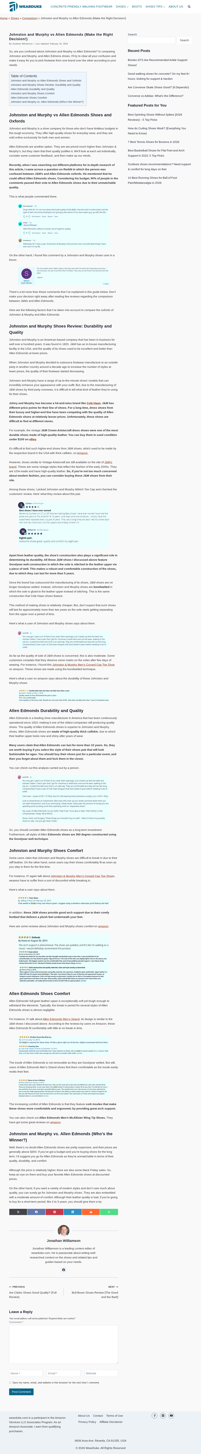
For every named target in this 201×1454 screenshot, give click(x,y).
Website (91, 1373)
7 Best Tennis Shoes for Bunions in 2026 (153, 141)
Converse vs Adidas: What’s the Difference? (155, 95)
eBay (32, 439)
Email (52, 1373)
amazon (103, 926)
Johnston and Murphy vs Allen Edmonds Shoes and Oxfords (46, 80)
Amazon (82, 453)
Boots (137, 6)
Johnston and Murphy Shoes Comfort (33, 93)
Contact (98, 1415)
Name (15, 1373)
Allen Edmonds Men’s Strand (61, 1019)
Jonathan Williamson (22, 44)
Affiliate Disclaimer (111, 1421)
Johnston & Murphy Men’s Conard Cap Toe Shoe (83, 664)
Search (132, 34)
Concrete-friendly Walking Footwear (81, 6)
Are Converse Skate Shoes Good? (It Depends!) (158, 87)
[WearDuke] (25, 6)
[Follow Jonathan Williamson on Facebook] (63, 1270)
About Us (176, 6)
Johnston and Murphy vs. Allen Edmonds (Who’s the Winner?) (47, 101)
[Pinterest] (163, 1415)
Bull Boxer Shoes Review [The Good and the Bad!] (95, 1292)
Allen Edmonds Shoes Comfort (29, 97)
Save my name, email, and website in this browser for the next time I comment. (56, 1382)
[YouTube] (171, 1415)
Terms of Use (114, 1415)
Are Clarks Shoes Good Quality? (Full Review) (33, 1292)
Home (4, 18)
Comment (16, 1322)
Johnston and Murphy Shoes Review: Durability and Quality (45, 84)
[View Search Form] (189, 6)
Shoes (15, 18)
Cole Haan (94, 403)
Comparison (30, 18)
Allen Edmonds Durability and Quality (32, 89)
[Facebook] (154, 1415)
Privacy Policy (87, 1421)
